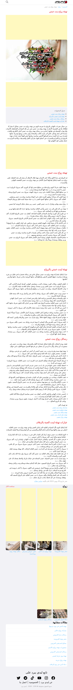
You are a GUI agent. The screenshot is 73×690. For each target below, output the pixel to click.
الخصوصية (33, 682)
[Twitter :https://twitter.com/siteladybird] (18, 679)
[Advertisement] (36, 27)
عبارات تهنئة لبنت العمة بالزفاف (54, 121)
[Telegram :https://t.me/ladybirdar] (25, 679)
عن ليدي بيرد (46, 682)
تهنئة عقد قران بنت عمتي (58, 415)
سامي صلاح (38, 481)
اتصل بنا (23, 682)
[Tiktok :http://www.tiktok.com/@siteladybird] (32, 679)
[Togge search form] (7, 2)
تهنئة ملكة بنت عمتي (60, 412)
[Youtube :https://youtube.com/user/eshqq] (39, 679)
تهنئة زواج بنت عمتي (58, 114)
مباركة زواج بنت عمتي (59, 407)
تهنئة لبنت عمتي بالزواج (57, 116)
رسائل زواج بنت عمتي (57, 119)
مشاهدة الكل (10, 486)
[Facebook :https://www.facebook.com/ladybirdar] (53, 679)
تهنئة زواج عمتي (62, 417)
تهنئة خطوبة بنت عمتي (59, 410)
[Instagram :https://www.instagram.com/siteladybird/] (46, 679)
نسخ (27, 190)
